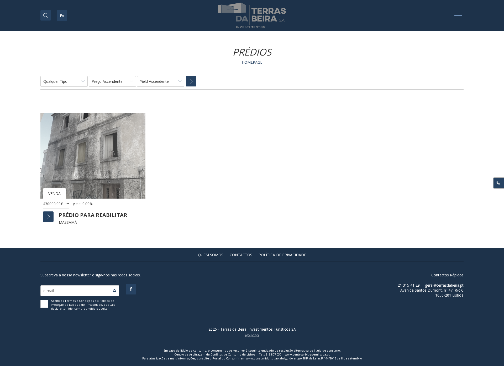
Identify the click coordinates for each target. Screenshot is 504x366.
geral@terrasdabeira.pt (444, 285)
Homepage (252, 62)
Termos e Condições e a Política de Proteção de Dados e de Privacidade (82, 303)
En (62, 15)
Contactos (241, 254)
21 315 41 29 (409, 285)
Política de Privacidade (282, 254)
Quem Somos (210, 254)
